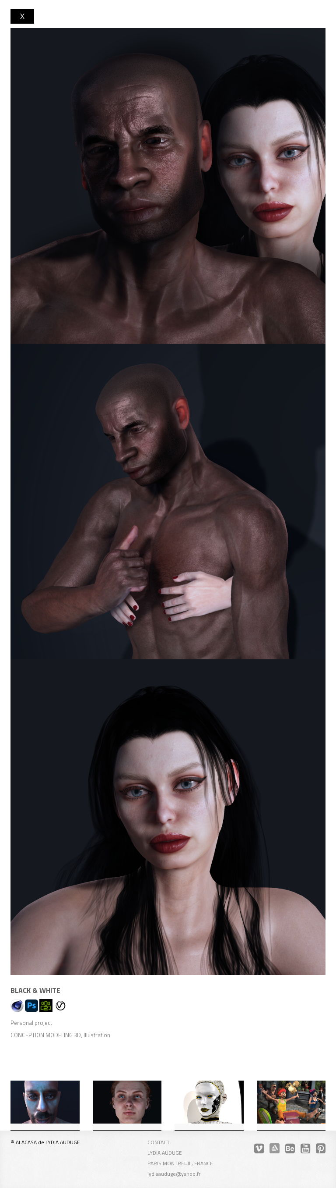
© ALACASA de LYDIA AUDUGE (45, 1142)
